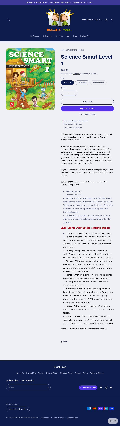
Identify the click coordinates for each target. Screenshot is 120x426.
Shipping (76, 73)
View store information (72, 128)
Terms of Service (97, 373)
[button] (9, 19)
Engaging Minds (17, 417)
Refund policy (45, 417)
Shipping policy (72, 417)
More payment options (87, 114)
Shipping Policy (66, 373)
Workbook (82, 82)
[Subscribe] (47, 387)
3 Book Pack (100, 83)
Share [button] (65, 342)
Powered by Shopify (31, 417)
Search (41, 373)
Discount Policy (81, 373)
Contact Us (31, 373)
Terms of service (59, 417)
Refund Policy (52, 373)
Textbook (67, 82)
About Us (20, 373)
